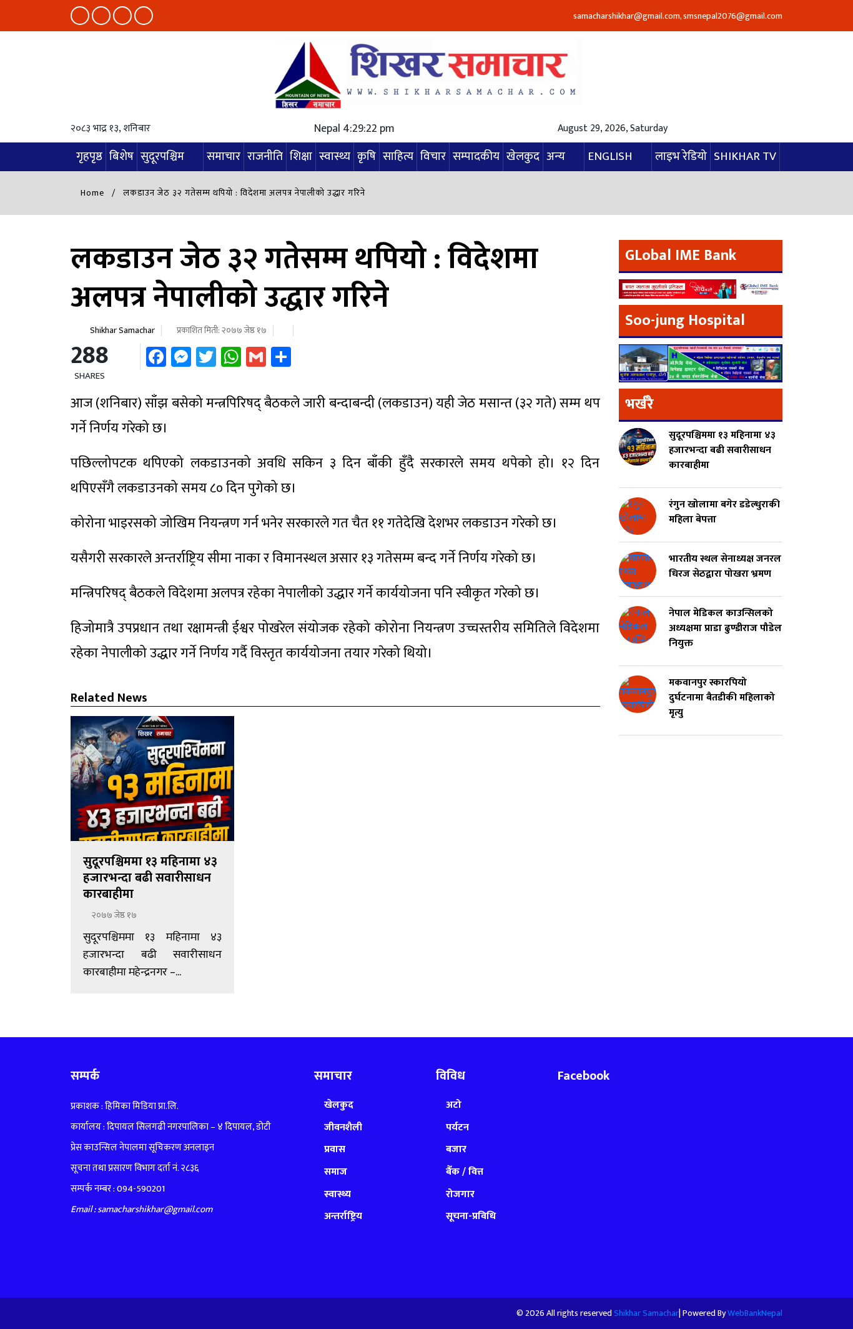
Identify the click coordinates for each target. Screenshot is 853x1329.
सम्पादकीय (476, 156)
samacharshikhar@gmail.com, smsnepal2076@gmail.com (676, 16)
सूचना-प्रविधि (471, 1216)
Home (91, 193)
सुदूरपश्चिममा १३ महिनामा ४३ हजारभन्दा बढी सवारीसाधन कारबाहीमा (150, 878)
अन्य (555, 156)
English (610, 156)
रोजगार (460, 1194)
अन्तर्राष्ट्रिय (343, 1216)
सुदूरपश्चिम (162, 156)
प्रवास (334, 1149)
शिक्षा (301, 156)
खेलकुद (523, 156)
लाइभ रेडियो (681, 156)
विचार (433, 156)
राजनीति (265, 156)
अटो (453, 1105)
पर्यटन (457, 1127)
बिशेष (121, 156)
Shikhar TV (745, 156)
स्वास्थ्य (334, 156)
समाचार (223, 156)
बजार (456, 1149)
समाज (335, 1171)
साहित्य (398, 156)
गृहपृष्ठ (89, 156)
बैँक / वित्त (464, 1171)
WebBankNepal (754, 1313)
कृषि (366, 156)
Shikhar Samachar (122, 330)
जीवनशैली (343, 1127)
